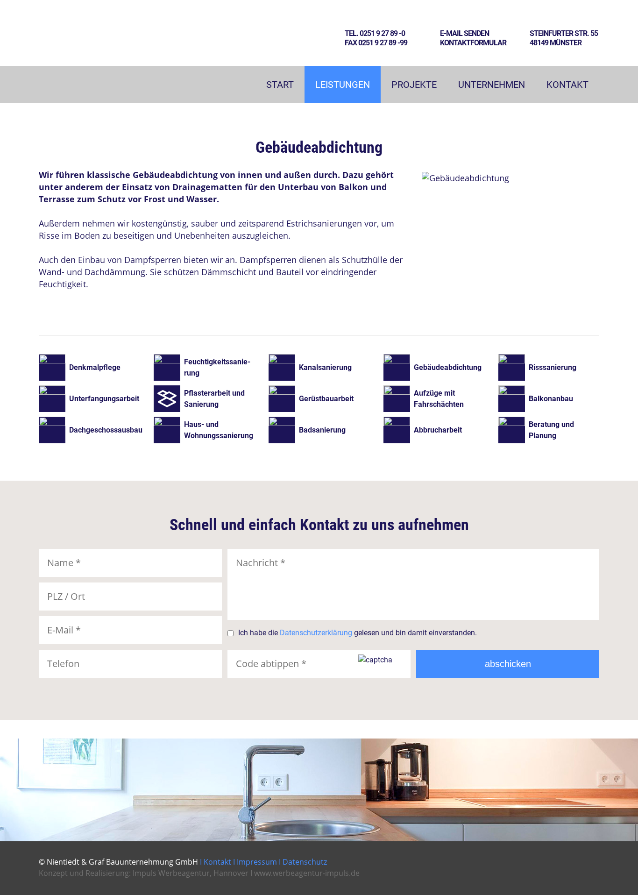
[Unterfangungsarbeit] (94, 398)
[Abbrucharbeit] (438, 430)
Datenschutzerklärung (316, 632)
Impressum (257, 862)
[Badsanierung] (324, 430)
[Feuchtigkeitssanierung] (209, 367)
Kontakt (567, 84)
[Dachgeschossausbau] (94, 430)
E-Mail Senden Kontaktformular (473, 38)
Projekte (414, 84)
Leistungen (342, 84)
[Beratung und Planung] (548, 430)
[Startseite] (86, 64)
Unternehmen (491, 84)
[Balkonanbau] (548, 398)
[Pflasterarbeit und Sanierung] (209, 398)
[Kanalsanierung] (324, 367)
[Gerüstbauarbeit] (324, 398)
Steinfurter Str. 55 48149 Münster (564, 38)
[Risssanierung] (548, 367)
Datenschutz (305, 862)
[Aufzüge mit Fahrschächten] (438, 398)
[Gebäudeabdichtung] (438, 367)
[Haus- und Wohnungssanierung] (209, 430)
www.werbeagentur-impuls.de (307, 873)
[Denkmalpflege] (94, 367)
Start (280, 84)
